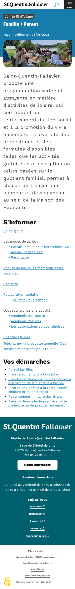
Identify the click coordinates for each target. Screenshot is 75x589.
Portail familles (20, 370)
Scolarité (10, 284)
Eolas (44, 582)
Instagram (35, 514)
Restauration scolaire (20, 294)
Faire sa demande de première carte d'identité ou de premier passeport (37, 403)
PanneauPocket (36, 536)
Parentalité (20, 257)
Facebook (36, 506)
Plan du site (35, 551)
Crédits (35, 569)
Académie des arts (26, 321)
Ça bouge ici (13, 231)
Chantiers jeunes (16, 337)
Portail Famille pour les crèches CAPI (41, 247)
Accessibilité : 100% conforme (35, 557)
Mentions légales (36, 575)
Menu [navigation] (69, 8)
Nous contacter (37, 465)
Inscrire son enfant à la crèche (33, 374)
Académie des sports (28, 316)
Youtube (35, 528)
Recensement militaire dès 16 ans (35, 396)
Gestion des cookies (36, 563)
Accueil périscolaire (26, 252)
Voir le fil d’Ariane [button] (19, 16)
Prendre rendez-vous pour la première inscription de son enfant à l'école (39, 381)
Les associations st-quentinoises (37, 326)
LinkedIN (35, 521)
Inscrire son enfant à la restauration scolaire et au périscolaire (37, 390)
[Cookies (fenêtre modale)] (7, 582)
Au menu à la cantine (30, 300)
